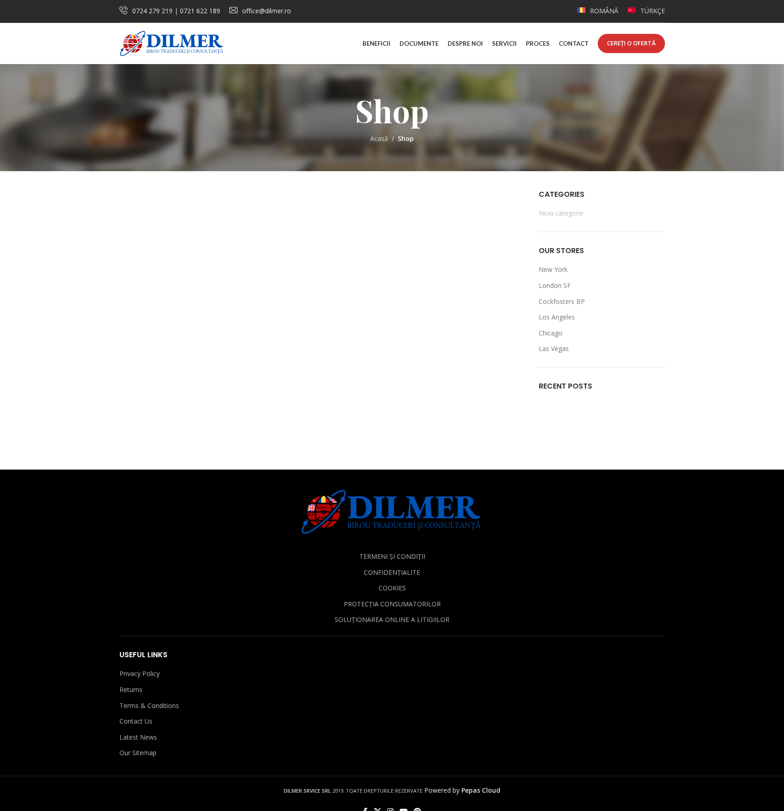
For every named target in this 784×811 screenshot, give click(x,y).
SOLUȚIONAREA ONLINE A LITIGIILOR (392, 619)
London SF (555, 285)
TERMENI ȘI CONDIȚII (392, 556)
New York (553, 269)
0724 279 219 (152, 10)
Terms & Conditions (149, 705)
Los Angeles (557, 317)
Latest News (138, 737)
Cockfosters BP (562, 301)
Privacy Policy (139, 673)
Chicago (550, 333)
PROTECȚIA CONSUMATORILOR (392, 604)
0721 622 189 (200, 10)
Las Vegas (554, 348)
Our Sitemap (138, 752)
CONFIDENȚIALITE (392, 572)
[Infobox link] (597, 11)
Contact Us (135, 721)
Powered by (462, 790)
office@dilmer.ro (266, 10)
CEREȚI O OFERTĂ (631, 43)
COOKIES (392, 588)
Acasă (379, 138)
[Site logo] (172, 42)
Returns (130, 689)
